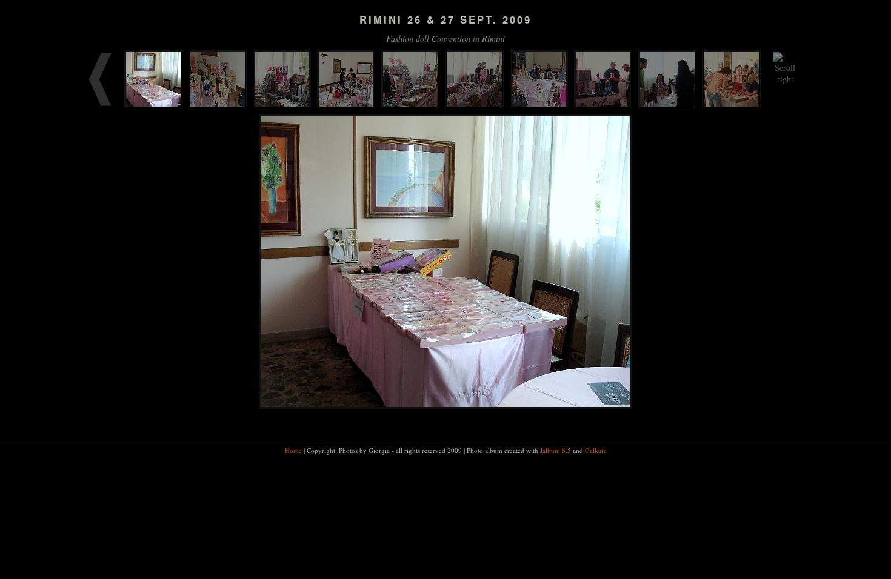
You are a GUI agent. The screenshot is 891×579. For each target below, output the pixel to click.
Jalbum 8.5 (555, 450)
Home (293, 450)
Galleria (596, 450)
